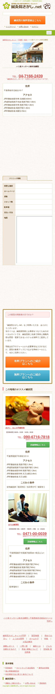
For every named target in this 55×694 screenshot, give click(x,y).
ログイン (35, 26)
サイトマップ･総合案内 (25, 668)
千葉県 (20, 40)
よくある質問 (18, 638)
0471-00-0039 (35, 533)
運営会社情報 (44, 668)
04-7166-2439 (31, 76)
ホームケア (34, 638)
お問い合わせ (24, 26)
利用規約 (8, 668)
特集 (46, 638)
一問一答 (24, 646)
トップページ (11, 26)
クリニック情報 (15, 178)
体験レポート (8, 646)
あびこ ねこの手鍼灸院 (15, 428)
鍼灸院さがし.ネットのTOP (14, 635)
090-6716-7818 (37, 436)
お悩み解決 (27, 641)
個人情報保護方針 (12, 671)
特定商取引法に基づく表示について (19, 674)
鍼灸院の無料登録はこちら (27, 20)
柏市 (25, 40)
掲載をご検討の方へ (13, 683)
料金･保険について (30, 649)
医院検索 (35, 635)
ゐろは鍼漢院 (13, 524)
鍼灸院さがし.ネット (9, 40)
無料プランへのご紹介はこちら (27, 375)
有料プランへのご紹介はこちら (27, 362)
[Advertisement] (27, 144)
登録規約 (42, 683)
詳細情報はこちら (37, 444)
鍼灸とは (37, 646)
